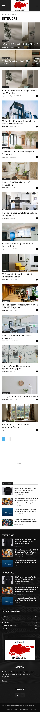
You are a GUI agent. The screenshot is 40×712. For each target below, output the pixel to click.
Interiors (5, 209)
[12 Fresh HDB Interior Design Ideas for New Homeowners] (20, 109)
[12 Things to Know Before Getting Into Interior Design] (20, 263)
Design (9, 14)
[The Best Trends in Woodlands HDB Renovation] (16, 58)
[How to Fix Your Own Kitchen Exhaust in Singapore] (20, 201)
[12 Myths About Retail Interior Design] (20, 385)
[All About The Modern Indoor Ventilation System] (20, 413)
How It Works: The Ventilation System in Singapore (16, 367)
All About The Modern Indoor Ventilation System (16, 425)
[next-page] (16, 439)
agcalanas (5, 96)
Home (4, 14)
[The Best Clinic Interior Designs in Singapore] (20, 140)
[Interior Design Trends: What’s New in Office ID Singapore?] (20, 293)
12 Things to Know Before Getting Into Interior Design (18, 275)
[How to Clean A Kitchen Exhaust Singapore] (20, 324)
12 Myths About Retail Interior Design (20, 396)
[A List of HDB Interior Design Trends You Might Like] (20, 79)
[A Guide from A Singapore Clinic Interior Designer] (20, 232)
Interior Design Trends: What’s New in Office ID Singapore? (20, 306)
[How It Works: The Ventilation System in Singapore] (20, 354)
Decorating (6, 41)
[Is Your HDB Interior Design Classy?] (20, 35)
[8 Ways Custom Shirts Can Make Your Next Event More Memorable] (7, 522)
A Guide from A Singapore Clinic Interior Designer (17, 244)
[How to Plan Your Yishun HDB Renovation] (20, 171)
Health (4, 421)
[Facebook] (17, 695)
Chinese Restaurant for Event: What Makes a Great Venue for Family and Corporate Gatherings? (26, 501)
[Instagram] (23, 695)
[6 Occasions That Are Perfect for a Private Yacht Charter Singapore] (7, 512)
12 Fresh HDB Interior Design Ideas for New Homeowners (18, 122)
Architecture (6, 58)
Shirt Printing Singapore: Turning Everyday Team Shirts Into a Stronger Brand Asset (25, 490)
